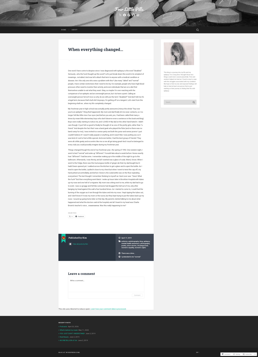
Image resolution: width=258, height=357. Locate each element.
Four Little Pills (129, 9)
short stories (131, 246)
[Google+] (129, 15)
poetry (123, 246)
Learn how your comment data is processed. (108, 309)
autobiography (133, 241)
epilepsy (147, 241)
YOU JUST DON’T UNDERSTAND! (72, 333)
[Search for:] (180, 102)
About (74, 30)
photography (145, 243)
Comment (137, 295)
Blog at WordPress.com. (69, 352)
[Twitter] (120, 15)
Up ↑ (198, 352)
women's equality (127, 248)
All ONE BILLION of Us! (68, 340)
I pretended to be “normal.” (131, 257)
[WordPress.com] (137, 15)
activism (124, 241)
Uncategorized (142, 246)
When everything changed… (95, 49)
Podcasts (63, 327)
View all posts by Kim (80, 244)
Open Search (198, 29)
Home (63, 30)
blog (141, 241)
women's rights (140, 248)
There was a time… (128, 253)
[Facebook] (124, 15)
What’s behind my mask (69, 330)
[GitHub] (133, 15)
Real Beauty (64, 337)
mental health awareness (130, 243)
